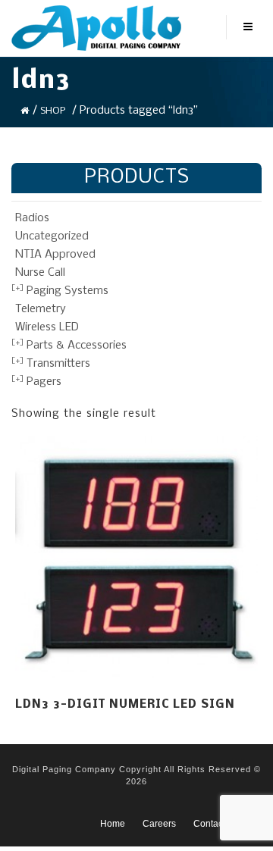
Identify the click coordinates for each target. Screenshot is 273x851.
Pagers (44, 382)
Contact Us (216, 823)
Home (112, 823)
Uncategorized (52, 236)
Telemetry (40, 309)
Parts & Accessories (77, 345)
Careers (159, 823)
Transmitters (58, 364)
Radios (32, 218)
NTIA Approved (55, 255)
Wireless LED (47, 327)
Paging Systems (67, 291)
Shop (52, 111)
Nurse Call (40, 273)
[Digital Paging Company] (96, 28)
